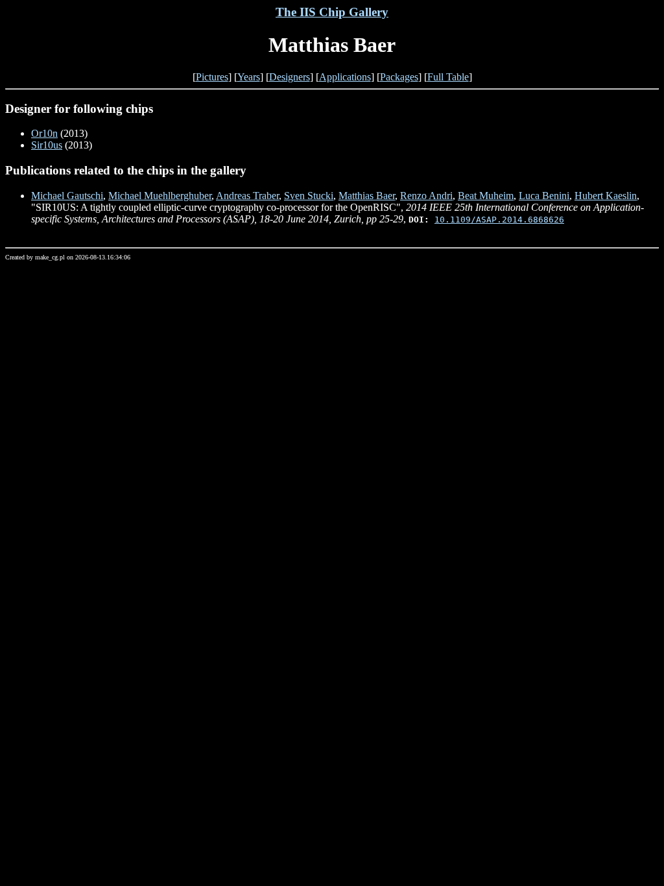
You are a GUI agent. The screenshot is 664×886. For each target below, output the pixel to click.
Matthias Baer (366, 195)
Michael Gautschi (67, 195)
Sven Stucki (308, 195)
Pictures (212, 76)
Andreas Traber (247, 195)
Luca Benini (544, 195)
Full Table (448, 76)
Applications (345, 76)
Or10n (44, 133)
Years (248, 76)
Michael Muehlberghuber (159, 195)
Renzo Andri (426, 195)
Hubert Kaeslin (606, 195)
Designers (289, 76)
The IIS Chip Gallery (332, 12)
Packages (399, 76)
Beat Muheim (486, 195)
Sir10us (46, 144)
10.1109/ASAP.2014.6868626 (499, 219)
